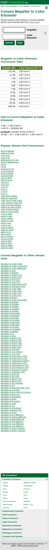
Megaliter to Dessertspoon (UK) (15, 368)
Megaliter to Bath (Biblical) (12, 419)
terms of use (16, 543)
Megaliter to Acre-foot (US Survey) (16, 392)
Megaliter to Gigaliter (10, 309)
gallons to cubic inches (11, 207)
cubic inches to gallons (11, 205)
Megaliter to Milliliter (10, 273)
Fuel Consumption (9, 501)
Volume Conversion (11, 6)
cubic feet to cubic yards (11, 200)
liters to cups (6, 180)
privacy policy (29, 543)
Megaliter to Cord (8, 404)
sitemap (40, 543)
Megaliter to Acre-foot (10, 390)
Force (5, 495)
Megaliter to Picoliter (10, 327)
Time (25, 495)
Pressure (26, 489)
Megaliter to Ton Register (12, 383)
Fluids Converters (10, 518)
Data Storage (7, 504)
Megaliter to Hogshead (11, 408)
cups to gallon (7, 218)
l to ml (3, 167)
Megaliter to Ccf (8, 386)
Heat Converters (9, 515)
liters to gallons (7, 151)
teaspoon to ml (7, 169)
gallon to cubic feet (9, 198)
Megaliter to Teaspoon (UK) (13, 372)
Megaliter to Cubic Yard (11, 291)
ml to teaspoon (7, 171)
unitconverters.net (30, 546)
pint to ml (5, 182)
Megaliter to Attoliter (9, 332)
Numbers (26, 501)
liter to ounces (7, 237)
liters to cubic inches (10, 212)
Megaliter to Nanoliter (10, 325)
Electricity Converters (11, 525)
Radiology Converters (12, 533)
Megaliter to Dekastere (11, 397)
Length (5, 483)
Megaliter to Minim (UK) (11, 381)
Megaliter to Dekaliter (10, 316)
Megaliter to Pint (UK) (10, 350)
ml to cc (4, 189)
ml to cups (5, 155)
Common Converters (11, 479)
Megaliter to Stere (8, 399)
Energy (5, 492)
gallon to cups (7, 221)
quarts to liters (7, 176)
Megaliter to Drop (8, 336)
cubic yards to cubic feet (11, 203)
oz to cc (4, 194)
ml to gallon (6, 234)
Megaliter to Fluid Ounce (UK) (14, 359)
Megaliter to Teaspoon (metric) (14, 370)
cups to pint (6, 225)
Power (25, 492)
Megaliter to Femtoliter (11, 329)
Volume (5, 486)
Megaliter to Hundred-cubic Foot (15, 388)
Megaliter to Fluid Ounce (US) (14, 356)
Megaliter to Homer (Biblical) (13, 417)
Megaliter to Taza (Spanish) (13, 428)
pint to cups (6, 223)
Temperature (28, 486)
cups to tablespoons (10, 162)
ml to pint (5, 185)
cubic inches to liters (10, 209)
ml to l (3, 164)
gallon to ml (6, 232)
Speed (5, 498)
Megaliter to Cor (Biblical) (12, 415)
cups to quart (6, 214)
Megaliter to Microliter (10, 322)
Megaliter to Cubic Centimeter (14, 266)
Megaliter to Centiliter (10, 320)
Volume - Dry (28, 504)
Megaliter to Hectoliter (10, 313)
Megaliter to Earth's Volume (13, 431)
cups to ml (5, 158)
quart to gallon (7, 228)
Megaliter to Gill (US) (10, 374)
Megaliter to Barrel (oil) (11, 338)
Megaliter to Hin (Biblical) (12, 422)
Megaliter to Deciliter (10, 318)
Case (25, 508)
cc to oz (4, 191)
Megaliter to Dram (9, 413)
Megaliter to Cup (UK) (10, 354)
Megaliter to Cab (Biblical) (12, 424)
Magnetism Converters (12, 529)
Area (4, 489)
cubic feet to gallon (9, 196)
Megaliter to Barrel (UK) (11, 343)
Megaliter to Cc (7, 334)
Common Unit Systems (12, 536)
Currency (6, 508)
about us (6, 543)
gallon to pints (7, 248)
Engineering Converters (12, 511)
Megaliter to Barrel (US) (11, 341)
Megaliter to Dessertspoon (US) (15, 365)
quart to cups (6, 216)
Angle (25, 498)
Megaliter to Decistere (10, 401)
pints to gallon (7, 246)
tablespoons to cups (10, 160)
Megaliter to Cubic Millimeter (13, 268)
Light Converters (9, 522)
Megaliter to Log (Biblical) (12, 426)
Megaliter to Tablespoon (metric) (15, 361)
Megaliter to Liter (8, 271)
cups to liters (6, 178)
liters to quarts (7, 173)
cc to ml (4, 187)
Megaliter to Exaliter (9, 302)
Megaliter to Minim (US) (11, 379)
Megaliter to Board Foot (11, 410)
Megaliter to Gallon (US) (11, 275)
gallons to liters (7, 153)
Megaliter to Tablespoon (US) (14, 284)
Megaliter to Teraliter (10, 307)
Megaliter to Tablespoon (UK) (14, 363)
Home (2, 6)
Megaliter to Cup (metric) (12, 352)
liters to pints (6, 243)
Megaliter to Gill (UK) (10, 377)
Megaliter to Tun (8, 406)
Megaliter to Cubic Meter (11, 264)
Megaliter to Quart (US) (11, 277)
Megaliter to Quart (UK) (11, 347)
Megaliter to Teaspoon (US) (13, 286)
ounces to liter (7, 239)
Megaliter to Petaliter (10, 304)
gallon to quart (7, 230)
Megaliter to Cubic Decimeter (14, 300)
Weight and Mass (29, 483)
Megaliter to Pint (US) (10, 280)
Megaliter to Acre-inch (10, 395)
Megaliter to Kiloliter (9, 311)
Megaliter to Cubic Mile (11, 289)
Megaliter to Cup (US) (10, 282)
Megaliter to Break (9, 298)
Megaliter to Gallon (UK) (11, 345)
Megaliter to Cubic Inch (11, 295)
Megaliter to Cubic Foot (11, 293)
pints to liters (6, 241)
